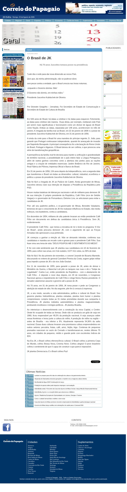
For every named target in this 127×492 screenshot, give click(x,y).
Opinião (80, 461)
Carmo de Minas (33, 459)
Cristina (30, 467)
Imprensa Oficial (115, 20)
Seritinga (53, 465)
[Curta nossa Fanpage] (6, 431)
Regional (18, 20)
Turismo (80, 467)
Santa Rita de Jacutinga (57, 457)
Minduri (52, 449)
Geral (28, 20)
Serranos (52, 467)
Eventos (80, 453)
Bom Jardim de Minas (35, 457)
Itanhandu (53, 445)
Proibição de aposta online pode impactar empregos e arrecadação (55, 385)
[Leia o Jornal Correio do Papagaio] (13, 86)
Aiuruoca (31, 445)
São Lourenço (54, 459)
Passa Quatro (54, 451)
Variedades (101, 20)
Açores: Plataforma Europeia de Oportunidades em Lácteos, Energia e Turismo (58, 395)
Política (48, 20)
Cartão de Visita (72, 20)
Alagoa (30, 447)
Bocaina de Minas (34, 455)
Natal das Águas (83, 459)
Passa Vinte (53, 453)
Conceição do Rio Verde (36, 465)
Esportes (37, 20)
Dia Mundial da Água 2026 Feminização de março (49, 382)
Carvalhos (31, 461)
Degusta (80, 451)
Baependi (31, 453)
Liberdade (53, 447)
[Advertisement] (112, 60)
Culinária (81, 449)
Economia (58, 20)
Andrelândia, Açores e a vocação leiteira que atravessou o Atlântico (55, 392)
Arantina (31, 451)
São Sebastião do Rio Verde (59, 461)
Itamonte (31, 473)
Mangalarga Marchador (85, 455)
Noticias (7, 49)
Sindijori (81, 465)
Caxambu (31, 463)
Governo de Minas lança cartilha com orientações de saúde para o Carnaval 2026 (59, 405)
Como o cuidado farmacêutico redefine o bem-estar (50, 398)
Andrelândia (32, 449)
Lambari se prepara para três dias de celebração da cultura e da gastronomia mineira (60, 375)
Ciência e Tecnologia (85, 447)
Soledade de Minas (56, 469)
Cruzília (30, 469)
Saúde (80, 463)
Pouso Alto (53, 455)
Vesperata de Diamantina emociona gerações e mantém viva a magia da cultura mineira (61, 379)
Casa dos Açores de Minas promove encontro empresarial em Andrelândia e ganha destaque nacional (65, 402)
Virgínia (52, 471)
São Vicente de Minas (57, 463)
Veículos (81, 469)
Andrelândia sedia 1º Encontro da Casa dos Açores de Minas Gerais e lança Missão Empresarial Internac (66, 388)
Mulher (80, 457)
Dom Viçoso (32, 471)
